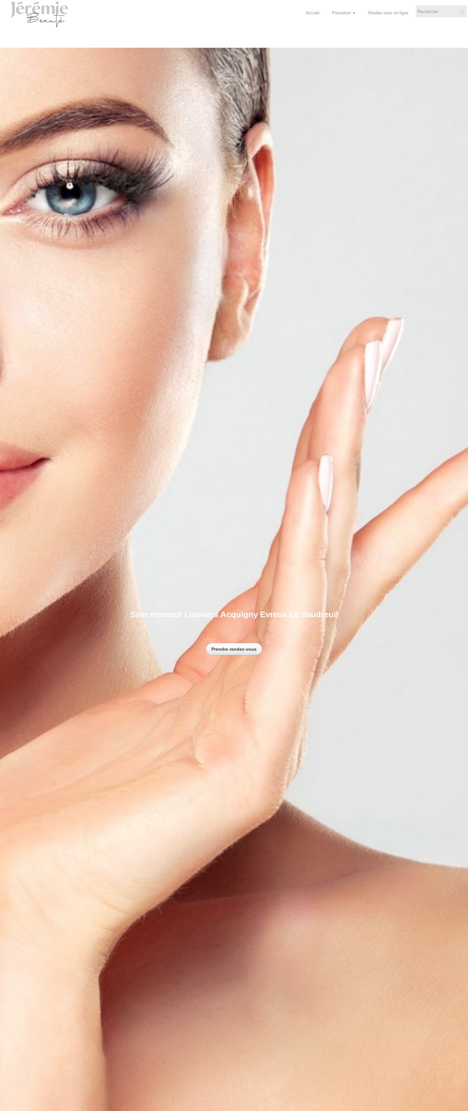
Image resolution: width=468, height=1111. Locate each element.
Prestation (344, 13)
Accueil (312, 13)
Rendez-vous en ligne (388, 13)
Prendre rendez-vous (234, 649)
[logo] (41, 16)
